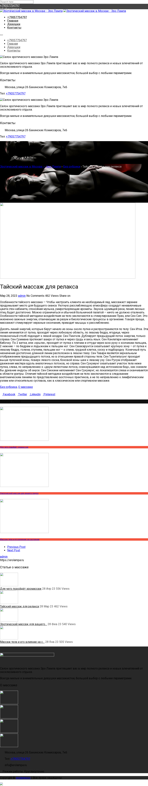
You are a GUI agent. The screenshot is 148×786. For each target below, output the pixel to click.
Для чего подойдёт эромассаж (14, 447)
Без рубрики (8, 387)
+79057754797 (9, 5)
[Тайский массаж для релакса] (9, 717)
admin (22, 295)
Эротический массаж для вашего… (23, 624)
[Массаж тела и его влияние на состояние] (9, 746)
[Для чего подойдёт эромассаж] (9, 703)
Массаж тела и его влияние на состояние (20, 539)
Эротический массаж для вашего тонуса (19, 493)
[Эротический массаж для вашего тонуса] (9, 732)
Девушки (13, 24)
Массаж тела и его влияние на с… (22, 642)
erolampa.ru (23, 777)
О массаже (25, 387)
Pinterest (49, 394)
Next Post (13, 550)
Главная (12, 20)
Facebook (8, 394)
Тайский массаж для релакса (19, 606)
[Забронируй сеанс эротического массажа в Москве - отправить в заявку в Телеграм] (74, 784)
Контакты (14, 27)
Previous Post (16, 547)
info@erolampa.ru (11, 9)
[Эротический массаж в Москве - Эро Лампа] (31, 11)
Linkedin (35, 394)
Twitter (22, 394)
